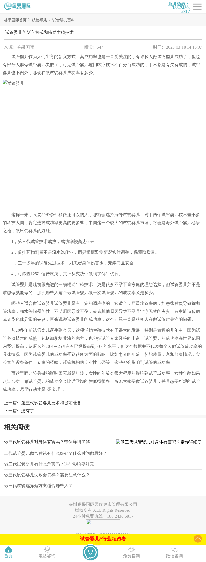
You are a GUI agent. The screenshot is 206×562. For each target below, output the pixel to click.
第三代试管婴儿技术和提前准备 (51, 402)
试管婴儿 (39, 20)
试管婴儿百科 (63, 20)
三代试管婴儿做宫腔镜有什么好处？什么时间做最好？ (55, 453)
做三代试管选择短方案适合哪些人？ (38, 485)
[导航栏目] (17, 6)
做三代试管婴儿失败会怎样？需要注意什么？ (47, 474)
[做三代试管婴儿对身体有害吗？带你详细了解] (157, 442)
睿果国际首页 (15, 20)
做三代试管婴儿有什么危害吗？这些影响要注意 (49, 464)
